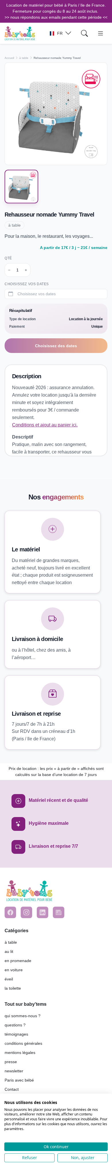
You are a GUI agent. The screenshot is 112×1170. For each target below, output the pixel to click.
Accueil (9, 57)
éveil (9, 979)
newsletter (14, 1071)
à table (23, 57)
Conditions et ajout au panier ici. (45, 424)
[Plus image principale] (56, 114)
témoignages (16, 1034)
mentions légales (20, 1052)
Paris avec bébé (19, 1080)
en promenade (18, 960)
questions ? (15, 1025)
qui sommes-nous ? (22, 1015)
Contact (12, 1089)
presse (11, 1061)
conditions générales (23, 1043)
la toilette (13, 988)
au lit (9, 951)
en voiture (14, 970)
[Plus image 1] (21, 186)
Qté (8, 258)
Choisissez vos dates (27, 284)
